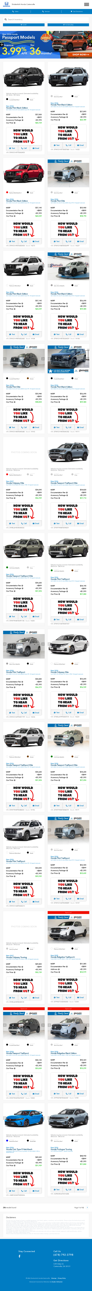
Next (90, 45)
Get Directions (78, 11)
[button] (43, 77)
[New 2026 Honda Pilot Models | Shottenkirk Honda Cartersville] (46, 45)
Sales (16, 11)
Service (47, 11)
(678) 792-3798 (63, 1255)
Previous (2, 45)
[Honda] (6, 4)
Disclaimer (88, 32)
